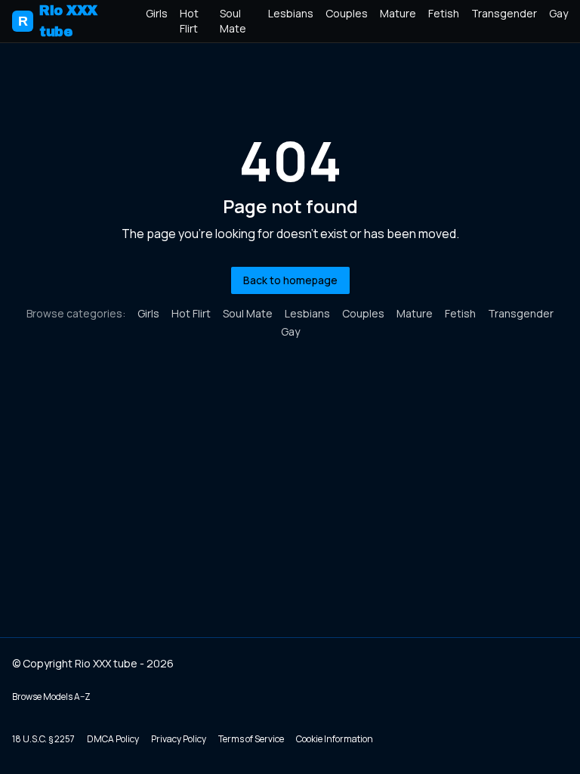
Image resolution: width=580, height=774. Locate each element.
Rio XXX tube (57, 21)
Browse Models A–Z (51, 696)
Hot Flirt (189, 21)
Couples (346, 13)
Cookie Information (334, 738)
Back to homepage (290, 280)
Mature (398, 13)
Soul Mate (233, 21)
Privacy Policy (178, 738)
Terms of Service (251, 738)
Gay (558, 13)
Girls (157, 13)
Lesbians (290, 13)
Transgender (504, 13)
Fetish (443, 13)
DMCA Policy (113, 738)
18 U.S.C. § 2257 (43, 738)
